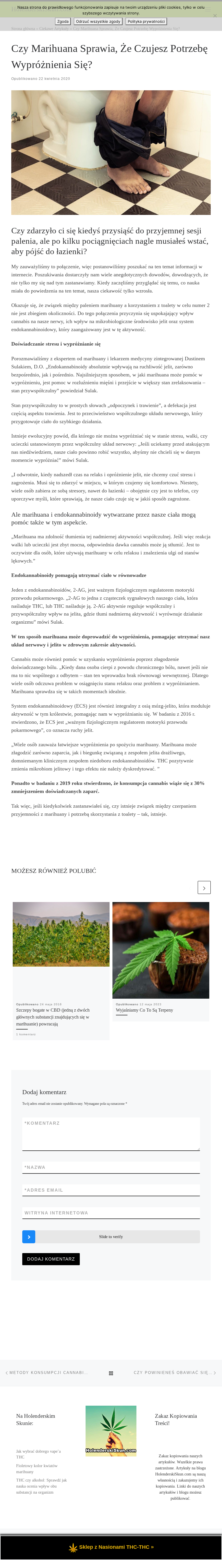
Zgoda (63, 21)
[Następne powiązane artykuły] (204, 887)
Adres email (44, 1190)
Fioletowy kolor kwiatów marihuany (37, 1469)
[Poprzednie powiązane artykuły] (190, 887)
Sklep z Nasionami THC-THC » (116, 1547)
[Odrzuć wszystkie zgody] (215, 15)
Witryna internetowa (56, 1212)
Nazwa (35, 1167)
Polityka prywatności (146, 21)
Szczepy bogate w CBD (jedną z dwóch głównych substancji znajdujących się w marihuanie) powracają (53, 1017)
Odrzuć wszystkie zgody (98, 21)
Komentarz (42, 1123)
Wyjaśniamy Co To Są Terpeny (144, 1010)
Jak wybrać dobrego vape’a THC (38, 1454)
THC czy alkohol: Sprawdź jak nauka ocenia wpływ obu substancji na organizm (41, 1486)
